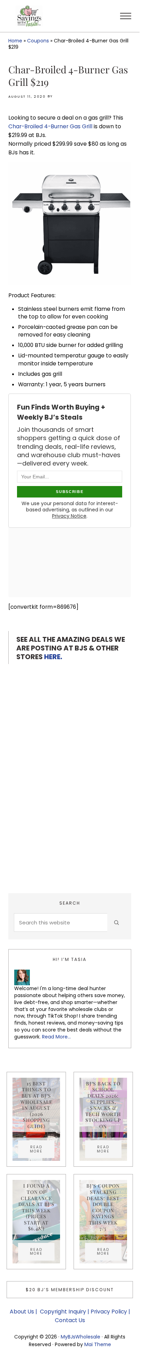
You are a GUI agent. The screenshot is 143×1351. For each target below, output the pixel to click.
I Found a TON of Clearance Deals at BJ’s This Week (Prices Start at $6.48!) (36, 1207)
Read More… (56, 1036)
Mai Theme (97, 1344)
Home (15, 40)
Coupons (38, 40)
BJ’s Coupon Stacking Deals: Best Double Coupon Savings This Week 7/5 (103, 1207)
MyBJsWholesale (80, 1336)
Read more (42, 1149)
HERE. (53, 657)
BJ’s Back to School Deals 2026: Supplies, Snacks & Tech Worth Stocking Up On (103, 1105)
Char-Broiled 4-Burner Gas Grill (50, 126)
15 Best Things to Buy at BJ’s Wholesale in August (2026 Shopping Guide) (36, 1105)
